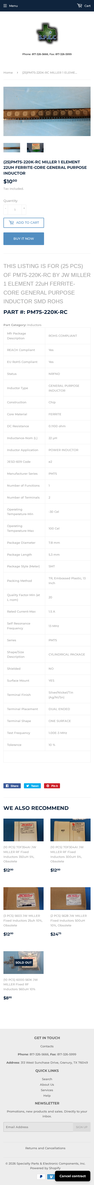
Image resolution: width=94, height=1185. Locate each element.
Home (8, 72)
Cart (87, 6)
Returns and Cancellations (45, 1148)
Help (47, 1095)
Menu (13, 6)
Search (47, 1079)
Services (47, 1090)
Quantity (10, 201)
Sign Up (82, 1127)
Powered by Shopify (45, 1168)
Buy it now (23, 239)
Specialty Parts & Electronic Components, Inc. (51, 1163)
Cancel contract (73, 1176)
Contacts (47, 1046)
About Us (47, 1084)
